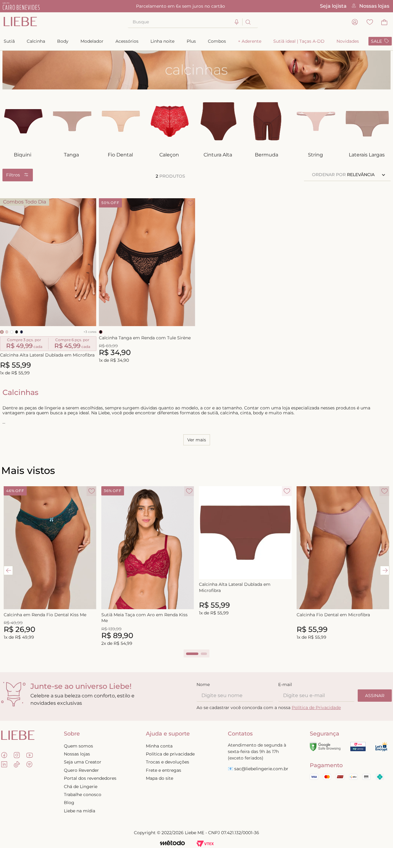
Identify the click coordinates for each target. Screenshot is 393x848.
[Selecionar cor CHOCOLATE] (2, 332)
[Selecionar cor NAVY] (21, 332)
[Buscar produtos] (247, 22)
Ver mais (196, 440)
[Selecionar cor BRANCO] (12, 332)
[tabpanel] (50, 563)
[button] (237, 22)
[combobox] (193, 22)
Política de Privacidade (316, 707)
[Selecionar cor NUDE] (7, 332)
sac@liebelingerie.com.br (261, 768)
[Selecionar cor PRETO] (16, 332)
